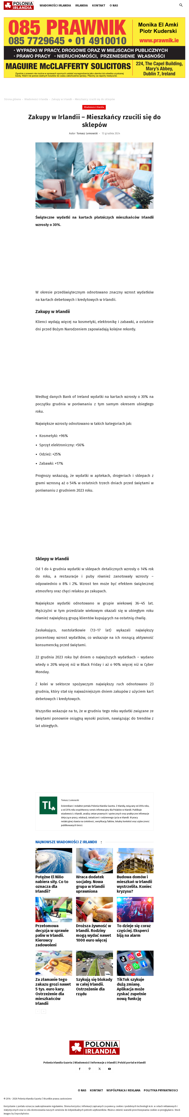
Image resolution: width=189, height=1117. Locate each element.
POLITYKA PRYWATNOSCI (161, 1090)
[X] (99, 1069)
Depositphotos (21, 1113)
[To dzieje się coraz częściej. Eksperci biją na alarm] (135, 909)
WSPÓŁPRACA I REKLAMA (123, 1090)
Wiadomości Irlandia (55, 5)
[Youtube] (109, 1069)
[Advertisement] (94, 259)
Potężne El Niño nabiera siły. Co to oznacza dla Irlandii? (51, 884)
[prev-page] (37, 1011)
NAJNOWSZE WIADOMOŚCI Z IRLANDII (66, 842)
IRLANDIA (81, 5)
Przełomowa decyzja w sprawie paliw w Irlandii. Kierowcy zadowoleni (52, 935)
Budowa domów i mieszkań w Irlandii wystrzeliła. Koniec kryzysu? (134, 884)
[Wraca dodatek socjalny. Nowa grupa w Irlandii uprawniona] (94, 860)
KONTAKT (98, 5)
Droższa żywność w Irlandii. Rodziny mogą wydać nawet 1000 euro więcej (93, 933)
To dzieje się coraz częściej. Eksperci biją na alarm (134, 930)
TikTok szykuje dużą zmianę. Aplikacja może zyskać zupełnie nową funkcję (131, 989)
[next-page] (43, 1011)
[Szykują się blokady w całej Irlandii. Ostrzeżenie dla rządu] (94, 963)
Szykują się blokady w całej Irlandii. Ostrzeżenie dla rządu (94, 986)
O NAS (114, 5)
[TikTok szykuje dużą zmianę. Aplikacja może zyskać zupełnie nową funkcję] (135, 963)
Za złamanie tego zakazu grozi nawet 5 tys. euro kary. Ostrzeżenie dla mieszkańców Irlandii (53, 991)
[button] (180, 5)
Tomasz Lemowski (87, 133)
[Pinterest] (89, 1069)
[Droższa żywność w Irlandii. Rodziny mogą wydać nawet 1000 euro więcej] (94, 909)
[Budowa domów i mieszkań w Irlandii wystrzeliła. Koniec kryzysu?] (135, 860)
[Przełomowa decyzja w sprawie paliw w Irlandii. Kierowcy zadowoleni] (53, 909)
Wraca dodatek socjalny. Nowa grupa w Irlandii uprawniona (90, 884)
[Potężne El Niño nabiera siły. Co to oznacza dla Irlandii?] (53, 860)
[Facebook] (79, 1069)
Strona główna (12, 99)
